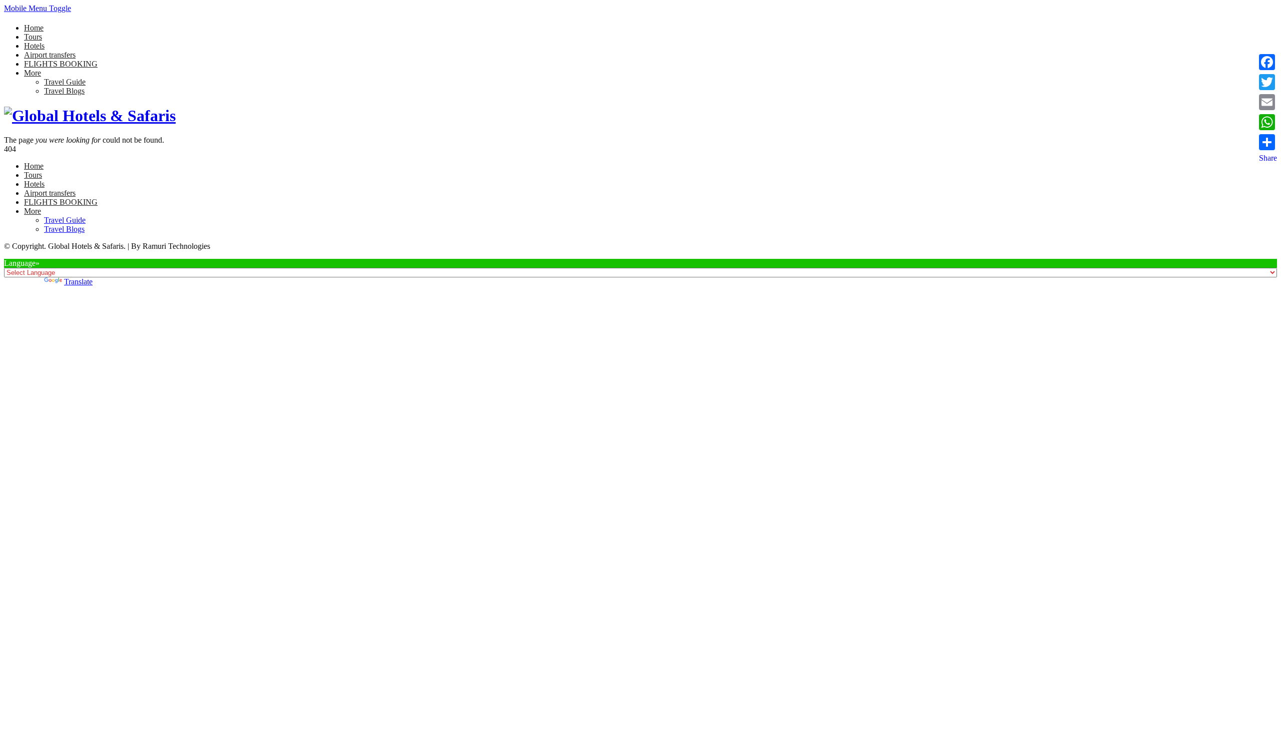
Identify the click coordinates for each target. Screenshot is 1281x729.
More (32, 73)
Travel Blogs (64, 91)
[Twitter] (1268, 82)
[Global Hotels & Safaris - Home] (90, 116)
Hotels (34, 46)
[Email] (1268, 102)
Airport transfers (50, 55)
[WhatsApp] (1268, 122)
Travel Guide (65, 82)
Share (1268, 158)
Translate (78, 281)
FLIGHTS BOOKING (61, 64)
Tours (33, 37)
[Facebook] (1268, 62)
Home (34, 28)
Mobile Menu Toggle (37, 8)
